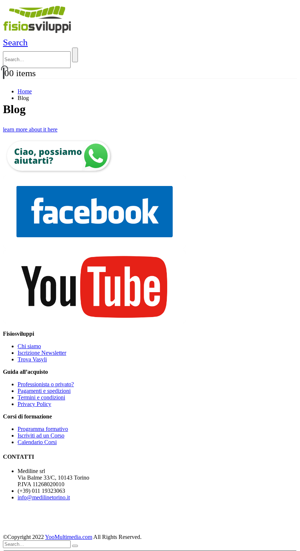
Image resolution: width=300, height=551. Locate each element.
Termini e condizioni (41, 397)
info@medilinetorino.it (44, 497)
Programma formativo (43, 429)
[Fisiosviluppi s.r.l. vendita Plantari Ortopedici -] (38, 34)
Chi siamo (29, 346)
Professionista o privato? (46, 384)
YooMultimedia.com (68, 537)
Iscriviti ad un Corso (41, 435)
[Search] (75, 55)
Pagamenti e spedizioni (44, 391)
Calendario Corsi (37, 442)
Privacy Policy (34, 404)
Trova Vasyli (32, 359)
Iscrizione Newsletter (42, 353)
